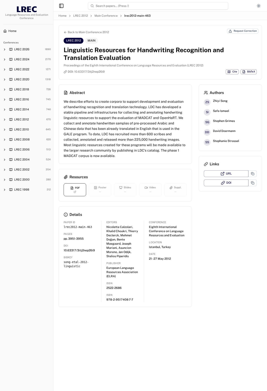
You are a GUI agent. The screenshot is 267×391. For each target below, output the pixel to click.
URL (229, 173)
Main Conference (106, 15)
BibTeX (251, 71)
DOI (228, 182)
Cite (234, 71)
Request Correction (245, 30)
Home (62, 15)
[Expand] (5, 49)
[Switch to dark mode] (258, 6)
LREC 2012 (80, 15)
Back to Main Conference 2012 (88, 32)
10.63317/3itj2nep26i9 (89, 71)
